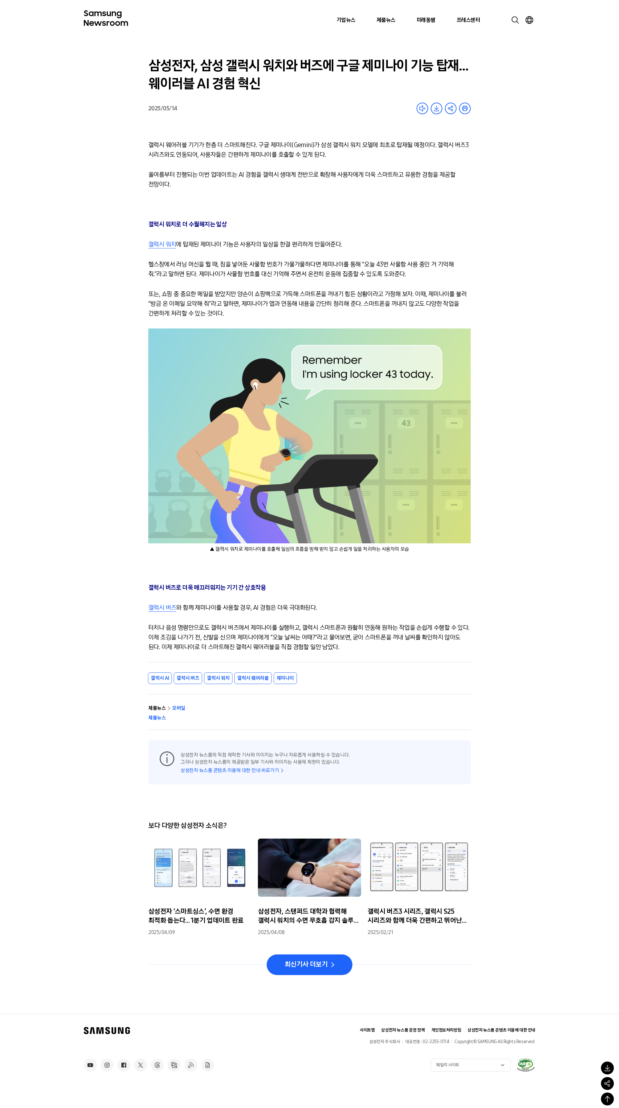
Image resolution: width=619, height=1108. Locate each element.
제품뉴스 (386, 20)
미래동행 (426, 20)
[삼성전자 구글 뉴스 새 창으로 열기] (207, 1065)
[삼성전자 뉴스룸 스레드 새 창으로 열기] (157, 1065)
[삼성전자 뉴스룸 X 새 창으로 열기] (140, 1065)
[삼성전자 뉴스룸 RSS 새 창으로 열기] (190, 1065)
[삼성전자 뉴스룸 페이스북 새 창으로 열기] (123, 1065)
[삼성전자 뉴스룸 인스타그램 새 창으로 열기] (107, 1065)
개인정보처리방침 (446, 1030)
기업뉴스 (346, 20)
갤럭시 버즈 (162, 607)
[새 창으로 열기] (525, 1065)
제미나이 (285, 678)
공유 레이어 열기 (451, 108)
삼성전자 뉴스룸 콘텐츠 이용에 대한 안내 (501, 1030)
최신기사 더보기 (306, 964)
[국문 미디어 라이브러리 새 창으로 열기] (174, 1065)
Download (436, 108)
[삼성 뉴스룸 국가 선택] (529, 20)
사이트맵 (367, 1030)
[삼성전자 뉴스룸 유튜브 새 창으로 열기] (90, 1065)
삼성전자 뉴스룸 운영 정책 (403, 1030)
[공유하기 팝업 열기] (607, 1083)
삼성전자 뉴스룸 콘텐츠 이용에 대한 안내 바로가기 (230, 770)
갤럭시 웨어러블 (253, 678)
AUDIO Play (422, 108)
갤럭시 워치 (162, 244)
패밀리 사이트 (447, 1065)
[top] (607, 1099)
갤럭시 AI (160, 678)
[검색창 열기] (515, 20)
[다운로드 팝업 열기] (607, 1068)
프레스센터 (468, 20)
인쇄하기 (465, 108)
